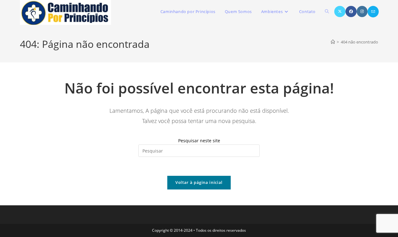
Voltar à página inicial (199, 182)
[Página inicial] (333, 42)
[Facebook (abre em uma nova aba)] (351, 11)
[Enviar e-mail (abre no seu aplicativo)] (373, 11)
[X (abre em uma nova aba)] (339, 11)
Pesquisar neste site (199, 141)
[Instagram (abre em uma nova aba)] (362, 11)
